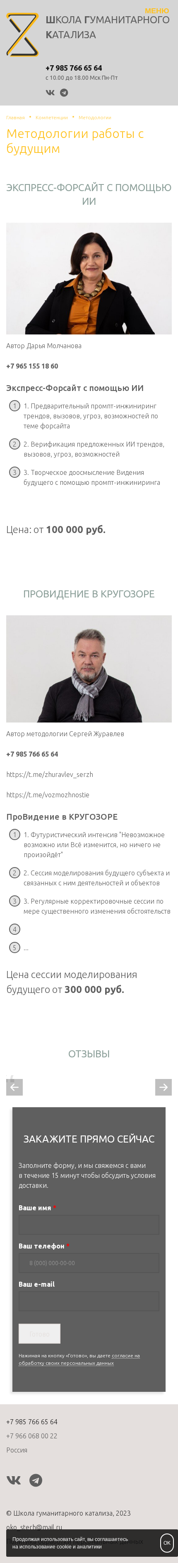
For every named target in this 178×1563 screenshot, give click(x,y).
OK (167, 1543)
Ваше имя (35, 1208)
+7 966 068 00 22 (32, 1436)
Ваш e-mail (37, 1284)
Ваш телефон (42, 1246)
